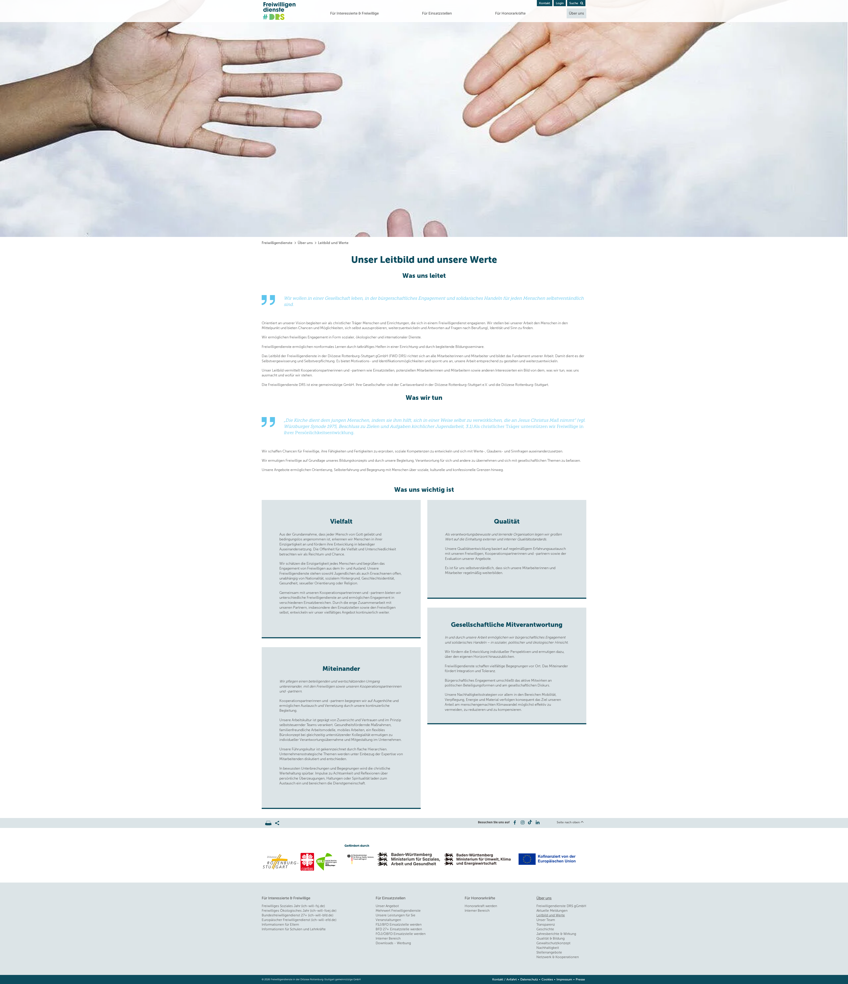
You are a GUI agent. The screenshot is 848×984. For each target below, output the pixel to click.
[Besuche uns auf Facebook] (514, 822)
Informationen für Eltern (280, 925)
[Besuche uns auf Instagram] (522, 822)
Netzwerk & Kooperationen (557, 957)
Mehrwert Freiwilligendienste (398, 911)
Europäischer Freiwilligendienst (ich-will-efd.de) (299, 920)
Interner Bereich (388, 938)
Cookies (547, 979)
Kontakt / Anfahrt (504, 979)
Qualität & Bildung (550, 938)
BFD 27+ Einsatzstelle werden (399, 929)
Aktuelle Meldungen (552, 911)
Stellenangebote (549, 952)
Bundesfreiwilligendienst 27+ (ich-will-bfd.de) (297, 915)
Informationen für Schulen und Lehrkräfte (294, 929)
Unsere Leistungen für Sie (395, 915)
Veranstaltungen (388, 920)
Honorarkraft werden (481, 906)
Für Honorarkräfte (510, 13)
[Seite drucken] (270, 822)
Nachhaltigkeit (547, 948)
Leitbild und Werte (333, 243)
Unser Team (545, 920)
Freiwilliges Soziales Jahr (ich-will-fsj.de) (293, 906)
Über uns (576, 13)
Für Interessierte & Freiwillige (354, 13)
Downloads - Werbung (393, 943)
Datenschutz (529, 979)
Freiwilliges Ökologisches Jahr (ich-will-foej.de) (299, 911)
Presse (580, 979)
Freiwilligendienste (277, 243)
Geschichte (545, 929)
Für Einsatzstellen (437, 13)
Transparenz (545, 925)
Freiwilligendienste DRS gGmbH (561, 906)
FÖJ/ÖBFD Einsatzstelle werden (401, 934)
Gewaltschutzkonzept (553, 943)
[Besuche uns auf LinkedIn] (537, 822)
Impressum (564, 979)
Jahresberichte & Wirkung (556, 934)
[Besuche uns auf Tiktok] (530, 822)
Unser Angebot (387, 906)
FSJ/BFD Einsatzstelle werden (399, 925)
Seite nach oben (568, 822)
